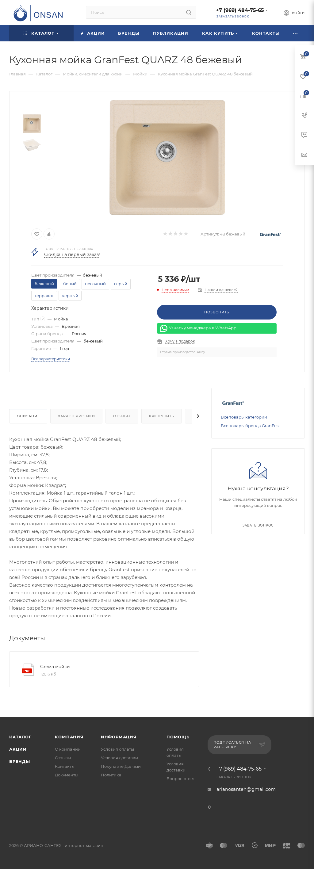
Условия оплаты (117, 749)
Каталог (20, 736)
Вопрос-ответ (181, 778)
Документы (66, 774)
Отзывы (122, 416)
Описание (28, 416)
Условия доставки (119, 757)
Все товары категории (244, 417)
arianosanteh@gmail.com (246, 789)
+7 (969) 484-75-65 (240, 10)
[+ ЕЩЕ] (295, 33)
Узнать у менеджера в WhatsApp (202, 328)
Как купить (161, 416)
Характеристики (76, 416)
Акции (18, 749)
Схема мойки (55, 666)
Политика (111, 774)
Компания (69, 736)
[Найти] (188, 12)
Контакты (65, 766)
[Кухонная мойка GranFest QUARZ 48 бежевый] (167, 157)
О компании (68, 749)
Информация (119, 736)
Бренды (19, 761)
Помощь (178, 736)
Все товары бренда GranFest (250, 425)
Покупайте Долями (121, 766)
